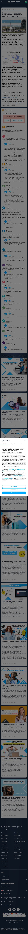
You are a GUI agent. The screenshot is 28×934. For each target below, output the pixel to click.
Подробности (14, 444)
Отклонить (14, 486)
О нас (23, 444)
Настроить (13, 489)
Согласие (5, 444)
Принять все (14, 492)
